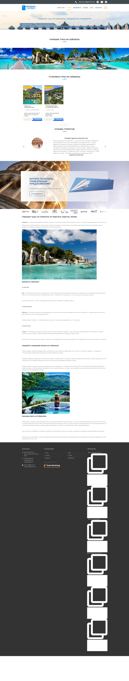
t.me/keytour (37, 194)
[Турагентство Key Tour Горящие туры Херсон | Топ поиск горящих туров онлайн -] (29, 7)
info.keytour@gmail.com (30, 466)
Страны (68, 7)
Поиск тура (61, 7)
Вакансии (47, 458)
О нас (91, 7)
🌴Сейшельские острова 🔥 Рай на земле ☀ (52, 107)
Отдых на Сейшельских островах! (29, 107)
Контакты (98, 7)
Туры (69, 452)
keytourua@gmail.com (87, 2)
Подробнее (37, 119)
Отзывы (85, 7)
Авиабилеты (77, 7)
